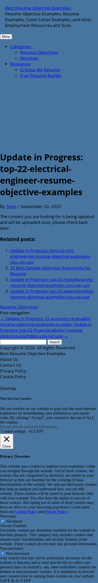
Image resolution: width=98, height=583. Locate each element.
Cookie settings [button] (13, 431)
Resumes (29, 58)
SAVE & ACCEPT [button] (15, 580)
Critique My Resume (40, 70)
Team (11, 206)
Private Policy (56, 511)
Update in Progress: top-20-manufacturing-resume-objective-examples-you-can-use (51, 282)
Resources (20, 64)
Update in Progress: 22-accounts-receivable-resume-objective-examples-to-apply (45, 321)
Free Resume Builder (41, 75)
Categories (20, 46)
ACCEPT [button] (36, 431)
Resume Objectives (39, 52)
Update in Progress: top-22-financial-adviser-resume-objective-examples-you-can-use (46, 330)
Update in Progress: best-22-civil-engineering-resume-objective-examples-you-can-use (50, 256)
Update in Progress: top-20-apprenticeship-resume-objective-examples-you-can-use (52, 294)
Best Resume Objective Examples (38, 8)
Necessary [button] (8, 516)
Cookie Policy (26, 511)
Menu (6, 37)
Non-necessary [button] (12, 548)
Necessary (14, 521)
